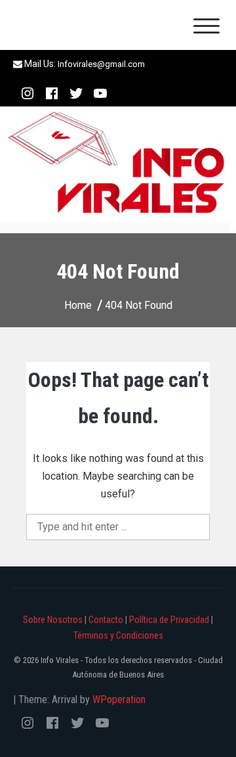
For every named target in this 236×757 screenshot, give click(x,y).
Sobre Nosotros (53, 619)
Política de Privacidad (169, 619)
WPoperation (119, 699)
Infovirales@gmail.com (101, 64)
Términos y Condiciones (118, 635)
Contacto (105, 619)
